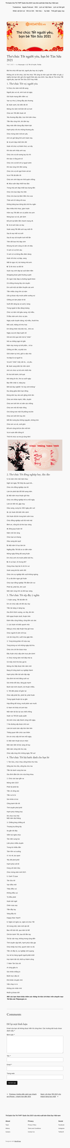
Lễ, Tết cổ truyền (31, 64)
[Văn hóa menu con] (42, 10)
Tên (9, 1056)
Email (9, 1065)
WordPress (17, 1141)
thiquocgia (21, 64)
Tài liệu (39, 64)
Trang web (11, 1073)
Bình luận (11, 1035)
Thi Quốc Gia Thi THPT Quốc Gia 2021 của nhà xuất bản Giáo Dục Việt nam (32, 3)
